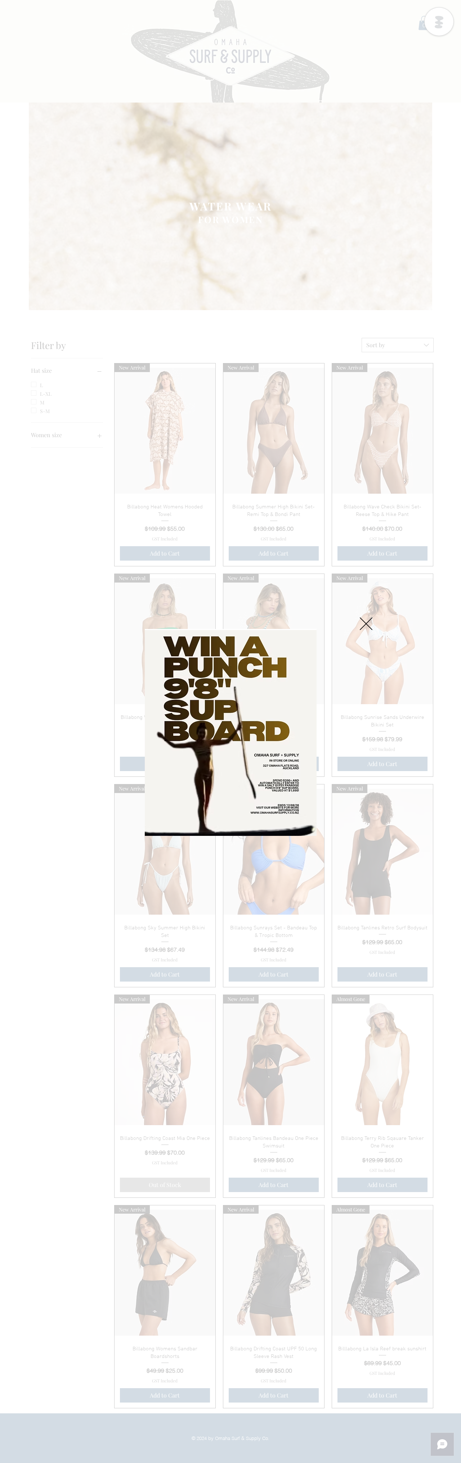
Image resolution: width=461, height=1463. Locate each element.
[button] (366, 623)
